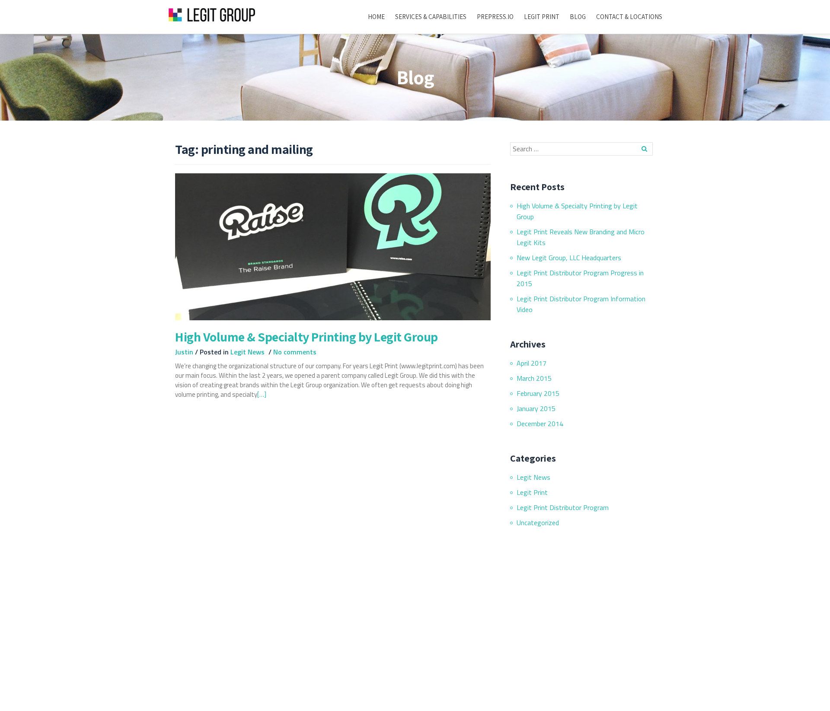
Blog (578, 17)
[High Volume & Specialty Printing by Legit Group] (333, 246)
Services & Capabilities (430, 17)
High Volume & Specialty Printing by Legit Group (306, 336)
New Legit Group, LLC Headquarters (569, 257)
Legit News (247, 352)
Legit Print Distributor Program (563, 507)
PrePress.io (495, 17)
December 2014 (540, 423)
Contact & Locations (629, 17)
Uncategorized (538, 522)
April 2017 (531, 363)
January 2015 (536, 408)
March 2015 (534, 378)
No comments (294, 352)
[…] (261, 394)
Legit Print (541, 17)
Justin (185, 352)
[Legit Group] (213, 15)
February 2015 (538, 393)
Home (376, 17)
